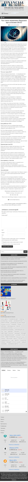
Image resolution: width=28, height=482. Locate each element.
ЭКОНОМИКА (4, 343)
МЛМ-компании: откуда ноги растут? (8, 298)
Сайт (3, 235)
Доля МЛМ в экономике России (7, 312)
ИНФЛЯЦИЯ (17, 333)
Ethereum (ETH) (14, 448)
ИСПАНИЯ (18, 335)
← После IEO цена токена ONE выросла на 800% (11, 204)
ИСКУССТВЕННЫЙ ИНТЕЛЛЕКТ (8, 335)
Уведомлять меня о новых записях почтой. (11, 244)
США (12, 340)
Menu (3, 17)
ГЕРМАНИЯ (13, 324)
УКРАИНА (3, 342)
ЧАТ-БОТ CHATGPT (16, 342)
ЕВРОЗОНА (3, 326)
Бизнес (2, 421)
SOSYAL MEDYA (4, 319)
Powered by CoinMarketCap (14, 444)
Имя (3, 230)
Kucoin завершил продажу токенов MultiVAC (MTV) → (16, 203)
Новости (2, 419)
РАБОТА (15, 338)
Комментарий (5, 215)
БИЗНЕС (11, 321)
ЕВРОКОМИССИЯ (11, 326)
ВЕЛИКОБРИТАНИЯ (18, 321)
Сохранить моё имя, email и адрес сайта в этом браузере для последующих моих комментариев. (13, 239)
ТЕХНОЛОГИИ (23, 340)
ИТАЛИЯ (23, 335)
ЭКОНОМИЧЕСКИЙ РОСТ (13, 343)
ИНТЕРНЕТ (11, 333)
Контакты (2, 430)
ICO (10, 48)
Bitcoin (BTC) (13, 460)
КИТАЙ (2, 336)
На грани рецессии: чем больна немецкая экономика (11, 261)
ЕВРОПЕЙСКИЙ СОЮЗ (20, 329)
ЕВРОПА (18, 326)
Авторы (2, 432)
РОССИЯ (20, 338)
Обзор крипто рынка (20, 336)
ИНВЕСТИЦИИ (4, 333)
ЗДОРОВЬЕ (10, 331)
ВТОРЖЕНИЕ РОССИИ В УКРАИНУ (18, 322)
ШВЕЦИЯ (24, 342)
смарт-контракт (18, 76)
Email (3, 232)
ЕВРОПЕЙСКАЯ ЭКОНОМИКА (7, 329)
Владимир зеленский (5, 324)
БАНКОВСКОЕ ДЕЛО (13, 319)
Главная (2, 417)
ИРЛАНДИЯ (23, 333)
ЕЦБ (2, 331)
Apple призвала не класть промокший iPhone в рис (11, 277)
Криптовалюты (16, 199)
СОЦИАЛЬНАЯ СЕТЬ (5, 340)
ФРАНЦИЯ (9, 342)
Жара (5, 331)
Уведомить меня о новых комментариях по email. (13, 242)
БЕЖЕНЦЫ (22, 319)
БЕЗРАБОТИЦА (4, 321)
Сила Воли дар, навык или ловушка (8, 316)
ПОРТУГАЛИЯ (9, 338)
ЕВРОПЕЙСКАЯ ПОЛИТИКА (7, 328)
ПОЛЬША (3, 338)
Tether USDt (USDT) (15, 435)
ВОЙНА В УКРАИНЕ (5, 322)
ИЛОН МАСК (17, 331)
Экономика (3, 428)
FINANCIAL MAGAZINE (14, 8)
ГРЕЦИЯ (19, 324)
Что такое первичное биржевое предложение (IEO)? (14, 21)
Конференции (3, 426)
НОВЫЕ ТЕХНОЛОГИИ (10, 336)
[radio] (10, 195)
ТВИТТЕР (17, 340)
